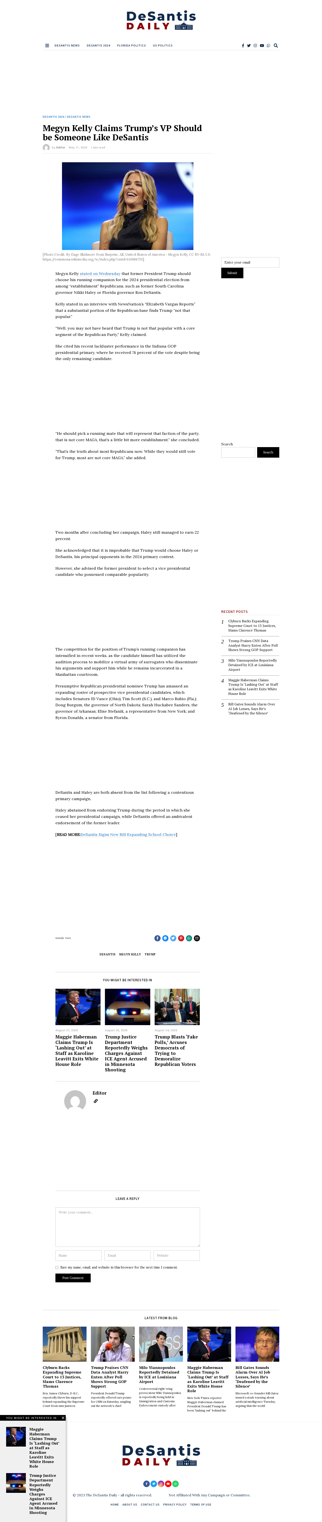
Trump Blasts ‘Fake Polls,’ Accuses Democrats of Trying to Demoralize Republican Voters (176, 1050)
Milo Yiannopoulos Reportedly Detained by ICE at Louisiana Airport (252, 665)
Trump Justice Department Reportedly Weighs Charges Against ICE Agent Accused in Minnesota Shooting (126, 1053)
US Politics (163, 45)
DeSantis (108, 954)
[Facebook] (243, 45)
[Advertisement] (161, 82)
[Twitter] (249, 45)
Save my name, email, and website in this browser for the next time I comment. (119, 1267)
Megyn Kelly (130, 954)
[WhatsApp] (268, 45)
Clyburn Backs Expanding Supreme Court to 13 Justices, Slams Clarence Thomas (252, 625)
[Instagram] (255, 45)
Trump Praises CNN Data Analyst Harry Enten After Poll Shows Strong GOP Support (253, 645)
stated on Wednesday (100, 273)
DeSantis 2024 (98, 45)
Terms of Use (200, 1505)
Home (115, 1505)
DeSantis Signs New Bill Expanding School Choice (128, 834)
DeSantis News (67, 45)
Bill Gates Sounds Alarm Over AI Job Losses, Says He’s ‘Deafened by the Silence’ (251, 709)
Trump (150, 954)
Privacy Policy (175, 1505)
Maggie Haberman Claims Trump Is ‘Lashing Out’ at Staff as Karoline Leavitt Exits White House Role (77, 1050)
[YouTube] (262, 45)
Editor (60, 147)
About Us (129, 1505)
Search (227, 444)
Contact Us (150, 1505)
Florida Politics (131, 45)
